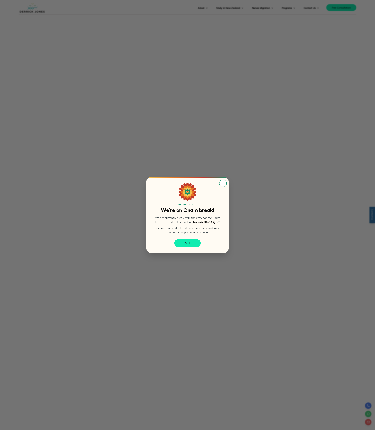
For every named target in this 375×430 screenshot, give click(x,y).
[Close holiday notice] (223, 183)
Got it (187, 243)
